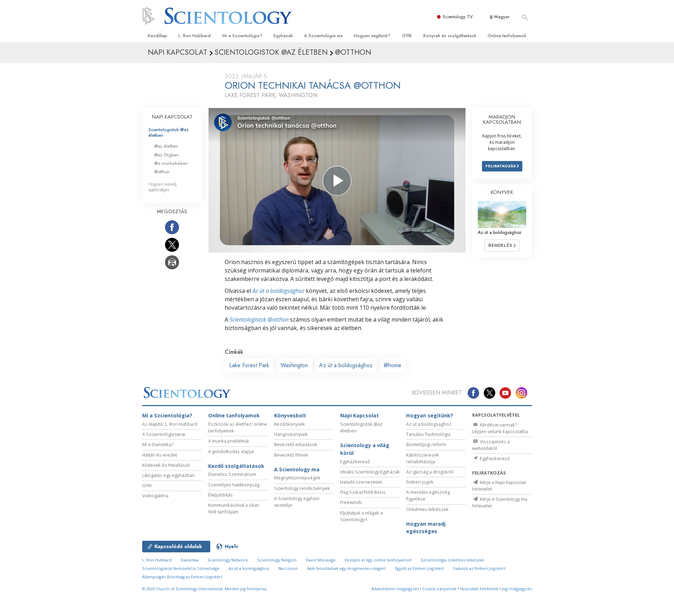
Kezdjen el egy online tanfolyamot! (378, 560)
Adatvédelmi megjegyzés (395, 588)
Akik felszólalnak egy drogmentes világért (346, 568)
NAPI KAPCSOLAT (172, 116)
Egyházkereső (355, 461)
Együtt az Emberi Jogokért (419, 568)
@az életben (166, 146)
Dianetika (189, 560)
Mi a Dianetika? (157, 444)
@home (392, 365)
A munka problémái (228, 441)
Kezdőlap (157, 35)
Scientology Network (227, 560)
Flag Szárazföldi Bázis (362, 492)
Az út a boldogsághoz (278, 291)
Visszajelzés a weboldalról (491, 444)
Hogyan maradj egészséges (162, 187)
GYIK (407, 35)
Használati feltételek (479, 588)
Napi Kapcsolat (359, 415)
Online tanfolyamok (507, 35)
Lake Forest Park (249, 365)
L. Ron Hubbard (194, 35)
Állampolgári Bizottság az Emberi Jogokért (182, 576)
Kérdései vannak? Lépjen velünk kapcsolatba (500, 428)
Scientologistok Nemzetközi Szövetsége (180, 568)
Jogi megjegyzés (517, 588)
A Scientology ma (296, 469)
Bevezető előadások (295, 444)
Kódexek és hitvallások (166, 465)
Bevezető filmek (291, 455)
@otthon (162, 171)
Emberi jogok (420, 482)
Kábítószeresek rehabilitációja (422, 458)
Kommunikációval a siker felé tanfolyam (233, 508)
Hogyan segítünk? (372, 35)
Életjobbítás (220, 495)
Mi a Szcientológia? (242, 35)
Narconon (288, 568)
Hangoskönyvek (291, 434)
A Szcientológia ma (323, 35)
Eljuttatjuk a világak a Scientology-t (361, 516)
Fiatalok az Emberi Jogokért (479, 568)
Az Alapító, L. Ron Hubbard (169, 424)
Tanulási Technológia (428, 434)
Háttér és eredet (159, 455)
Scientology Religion (277, 560)
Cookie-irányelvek (439, 588)
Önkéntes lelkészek (427, 509)
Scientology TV (458, 16)
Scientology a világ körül (364, 449)
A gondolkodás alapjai (231, 451)
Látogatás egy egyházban (168, 475)
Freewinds (351, 502)
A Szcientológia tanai (163, 434)
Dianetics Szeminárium (232, 474)
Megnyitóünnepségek (297, 477)
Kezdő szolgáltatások (236, 466)
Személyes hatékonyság (233, 485)
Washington (294, 365)
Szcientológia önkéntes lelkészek (452, 560)
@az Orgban (166, 155)
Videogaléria (155, 495)
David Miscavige (321, 560)
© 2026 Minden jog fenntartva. (204, 588)
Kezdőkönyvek (289, 424)
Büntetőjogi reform (426, 444)
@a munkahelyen (171, 163)
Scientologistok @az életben (168, 132)
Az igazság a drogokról (430, 472)
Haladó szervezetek (361, 482)
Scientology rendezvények (302, 488)
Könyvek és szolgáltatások (449, 35)
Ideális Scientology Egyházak (370, 472)
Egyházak (283, 35)
